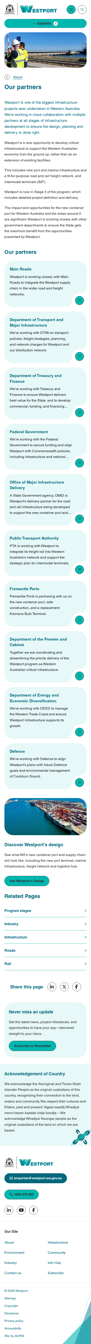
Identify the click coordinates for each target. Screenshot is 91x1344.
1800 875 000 (24, 1194)
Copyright (11, 1306)
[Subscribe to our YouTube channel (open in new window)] (21, 1210)
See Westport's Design (26, 881)
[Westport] (38, 9)
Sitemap (10, 1298)
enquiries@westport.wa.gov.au (38, 1178)
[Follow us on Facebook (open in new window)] (33, 1210)
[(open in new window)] (9, 9)
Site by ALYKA (14, 1336)
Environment (14, 1252)
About (9, 1242)
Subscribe (56, 1273)
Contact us (12, 1273)
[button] (45, 23)
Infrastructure (58, 1242)
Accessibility (12, 1328)
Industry (10, 1263)
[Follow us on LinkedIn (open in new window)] (8, 1210)
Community (57, 1252)
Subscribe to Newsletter (32, 1046)
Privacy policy (13, 1321)
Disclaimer (11, 1313)
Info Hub (54, 1263)
